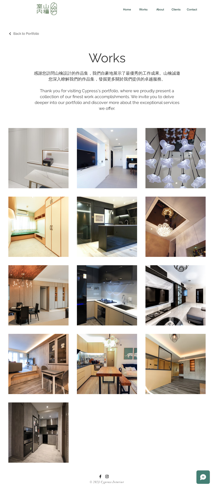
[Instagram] (107, 476)
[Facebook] (100, 476)
